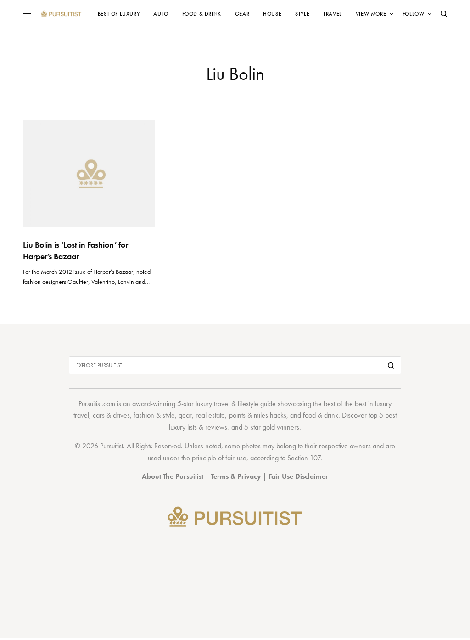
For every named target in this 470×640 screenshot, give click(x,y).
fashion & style (154, 415)
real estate (210, 415)
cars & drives (111, 415)
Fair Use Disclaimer (298, 476)
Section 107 (303, 458)
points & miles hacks (257, 415)
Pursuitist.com (96, 403)
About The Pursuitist (172, 476)
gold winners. (282, 427)
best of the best (345, 403)
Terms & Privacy (236, 476)
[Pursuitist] (61, 14)
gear (185, 415)
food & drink (320, 415)
